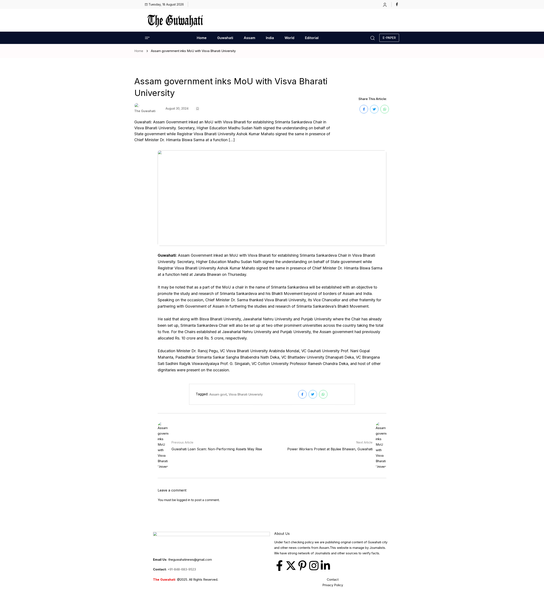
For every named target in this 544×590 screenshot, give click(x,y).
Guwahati (225, 38)
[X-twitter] (291, 565)
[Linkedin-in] (325, 565)
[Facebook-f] (279, 565)
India (270, 38)
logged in (183, 500)
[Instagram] (314, 565)
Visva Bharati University (246, 394)
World (289, 38)
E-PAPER (389, 38)
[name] (397, 4)
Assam (249, 38)
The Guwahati (145, 111)
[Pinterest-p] (302, 565)
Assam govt (218, 394)
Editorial (312, 38)
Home (202, 38)
